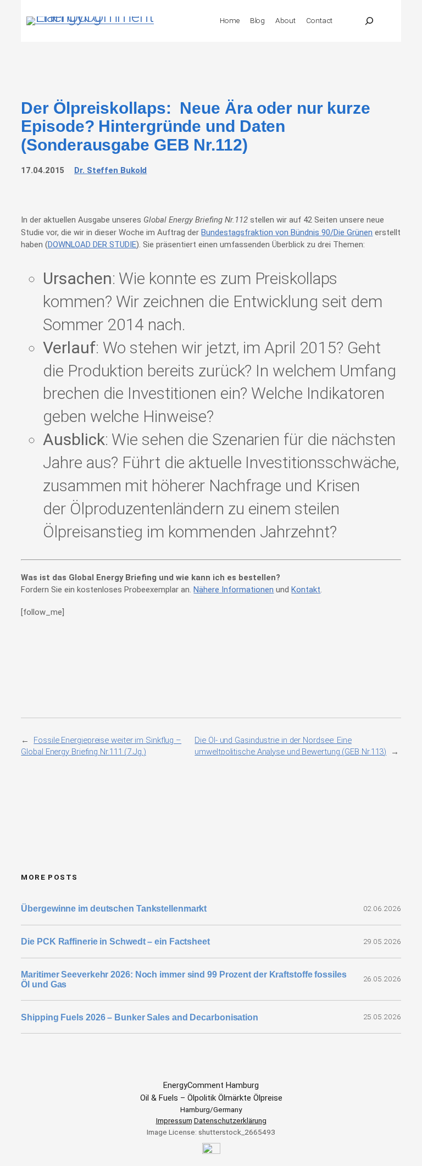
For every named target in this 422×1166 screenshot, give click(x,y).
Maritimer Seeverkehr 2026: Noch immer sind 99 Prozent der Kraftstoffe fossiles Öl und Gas (183, 979)
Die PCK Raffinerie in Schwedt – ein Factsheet (115, 941)
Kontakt (305, 590)
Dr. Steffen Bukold (110, 170)
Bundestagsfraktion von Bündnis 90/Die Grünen (287, 232)
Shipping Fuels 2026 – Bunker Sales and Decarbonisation (140, 1017)
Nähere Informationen (233, 590)
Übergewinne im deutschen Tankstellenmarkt (114, 908)
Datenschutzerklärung (230, 1120)
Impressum (174, 1120)
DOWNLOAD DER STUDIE (92, 244)
